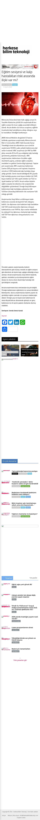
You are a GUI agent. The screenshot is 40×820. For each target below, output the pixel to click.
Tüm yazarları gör (20, 660)
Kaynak (4, 316)
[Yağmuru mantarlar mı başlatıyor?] (6, 517)
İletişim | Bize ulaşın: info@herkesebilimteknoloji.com (23, 815)
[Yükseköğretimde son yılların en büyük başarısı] (6, 641)
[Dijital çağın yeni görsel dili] (6, 588)
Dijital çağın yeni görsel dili (22, 584)
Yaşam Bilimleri (25, 486)
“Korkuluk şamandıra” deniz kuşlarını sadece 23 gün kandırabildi (25, 483)
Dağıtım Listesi (21, 817)
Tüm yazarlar (33, 578)
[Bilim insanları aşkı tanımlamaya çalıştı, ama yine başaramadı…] (6, 506)
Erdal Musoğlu (16, 621)
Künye (4, 815)
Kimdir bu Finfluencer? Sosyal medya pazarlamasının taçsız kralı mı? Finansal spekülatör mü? (24, 607)
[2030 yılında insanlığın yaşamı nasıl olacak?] (6, 620)
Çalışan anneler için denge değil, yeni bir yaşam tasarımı (24, 596)
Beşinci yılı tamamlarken (21, 649)
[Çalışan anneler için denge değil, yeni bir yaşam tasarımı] (6, 598)
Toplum (28, 497)
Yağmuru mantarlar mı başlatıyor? (25, 514)
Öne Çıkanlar (6, 85)
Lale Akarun (15, 630)
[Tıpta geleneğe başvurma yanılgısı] (6, 474)
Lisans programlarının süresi (22, 627)
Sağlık (15, 85)
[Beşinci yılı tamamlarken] (6, 652)
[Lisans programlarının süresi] (6, 631)
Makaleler (14, 473)
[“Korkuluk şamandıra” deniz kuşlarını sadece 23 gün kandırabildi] (6, 485)
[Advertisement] (20, 21)
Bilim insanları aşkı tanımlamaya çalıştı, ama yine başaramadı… (24, 504)
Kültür (14, 587)
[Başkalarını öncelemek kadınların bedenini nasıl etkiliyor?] (6, 496)
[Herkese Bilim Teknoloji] (16, 54)
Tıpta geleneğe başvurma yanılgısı (24, 471)
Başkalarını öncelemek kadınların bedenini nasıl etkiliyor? (24, 493)
